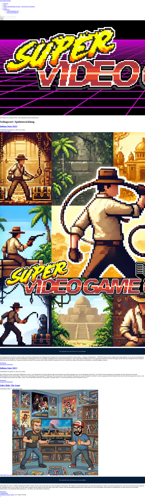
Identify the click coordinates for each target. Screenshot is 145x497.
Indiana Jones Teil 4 (8, 126)
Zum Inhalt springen (5, 0)
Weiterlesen (3, 363)
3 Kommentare (4, 493)
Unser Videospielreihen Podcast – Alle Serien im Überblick (19, 6)
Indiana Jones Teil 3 (8, 368)
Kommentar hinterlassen (6, 364)
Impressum (6, 9)
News (4, 5)
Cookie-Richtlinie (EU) (13, 11)
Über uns (5, 3)
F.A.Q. (5, 8)
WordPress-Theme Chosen (7, 494)
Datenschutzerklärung (12, 12)
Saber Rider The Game (10, 385)
